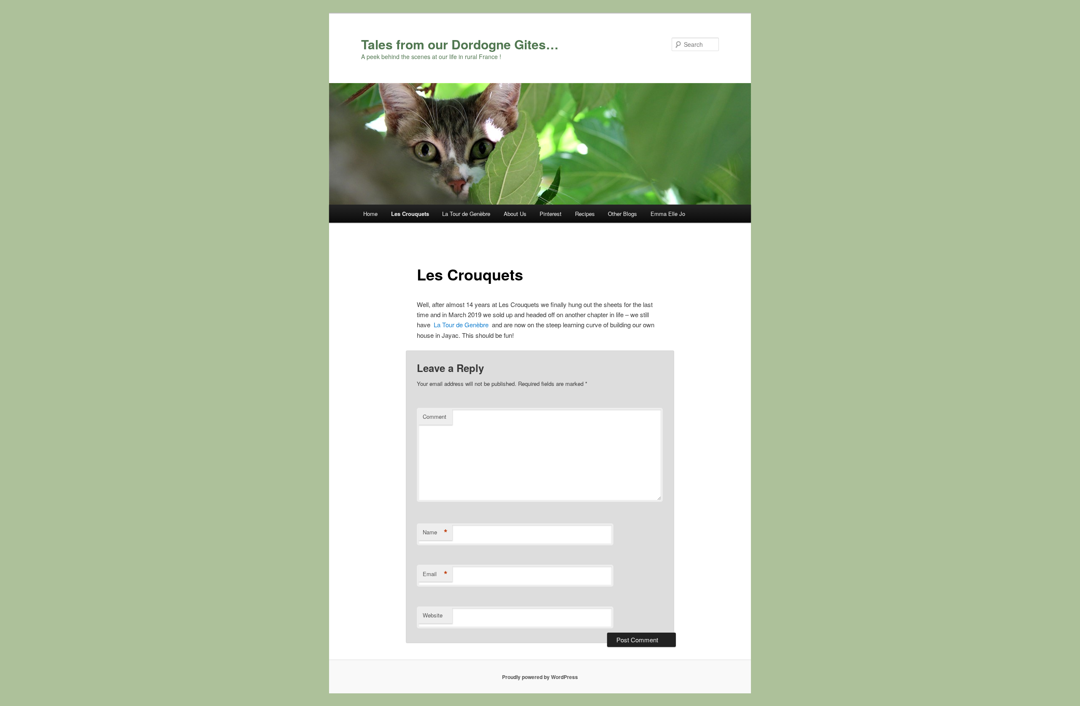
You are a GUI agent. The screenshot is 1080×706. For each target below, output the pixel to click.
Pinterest (551, 214)
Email (435, 574)
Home (370, 214)
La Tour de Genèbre (466, 214)
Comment (434, 416)
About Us (515, 214)
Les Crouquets (410, 214)
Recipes (585, 214)
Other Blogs (622, 214)
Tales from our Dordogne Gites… (460, 44)
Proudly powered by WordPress (540, 677)
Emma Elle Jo (668, 214)
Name (435, 532)
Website (433, 615)
